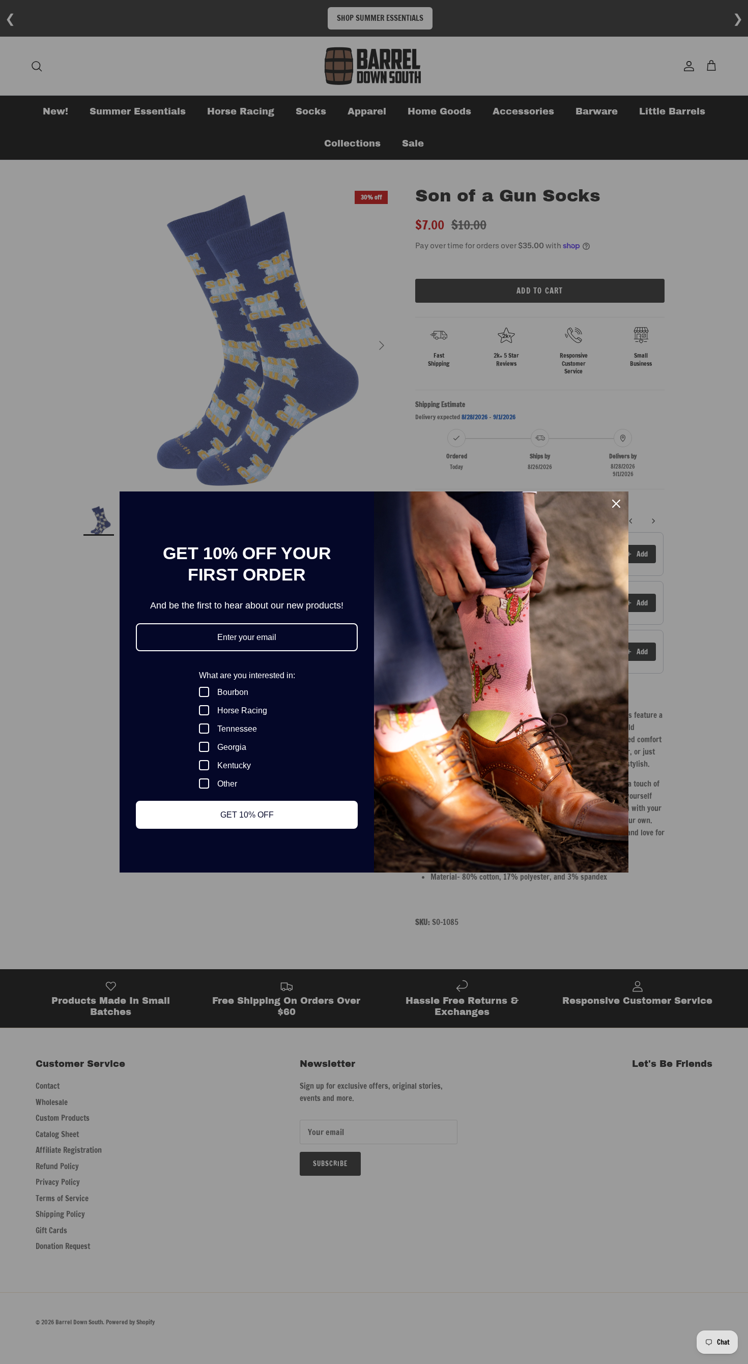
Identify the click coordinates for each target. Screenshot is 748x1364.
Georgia (231, 747)
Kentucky (234, 765)
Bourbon (232, 692)
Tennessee (237, 728)
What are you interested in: (247, 675)
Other (227, 783)
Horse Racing (242, 710)
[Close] (616, 503)
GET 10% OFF (247, 814)
